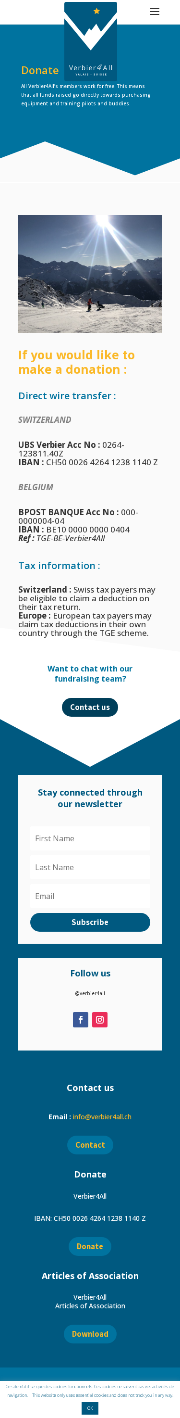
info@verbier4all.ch (102, 1116)
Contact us (90, 707)
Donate (90, 1246)
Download (90, 1334)
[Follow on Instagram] (100, 1019)
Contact (90, 1144)
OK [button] (90, 1408)
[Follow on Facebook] (80, 1019)
